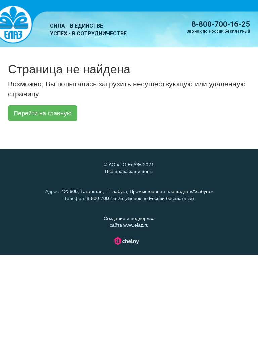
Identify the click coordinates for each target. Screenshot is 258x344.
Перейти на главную (43, 113)
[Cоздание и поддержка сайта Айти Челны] (126, 244)
